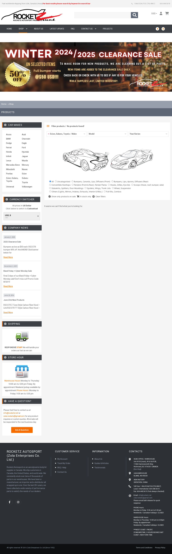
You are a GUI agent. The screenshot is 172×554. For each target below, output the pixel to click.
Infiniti (8, 156)
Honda (9, 152)
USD (153, 13)
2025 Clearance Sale (12, 242)
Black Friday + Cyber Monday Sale (17, 271)
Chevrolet (26, 139)
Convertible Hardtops (60, 185)
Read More (8, 257)
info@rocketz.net (10, 413)
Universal (10, 187)
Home (9, 29)
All (52, 182)
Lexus (8, 161)
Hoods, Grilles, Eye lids (120, 185)
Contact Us (87, 29)
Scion (24, 174)
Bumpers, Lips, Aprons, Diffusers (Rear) (130, 182)
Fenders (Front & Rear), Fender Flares (90, 185)
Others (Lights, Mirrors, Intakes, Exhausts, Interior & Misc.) (77, 192)
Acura (8, 134)
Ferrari (9, 147)
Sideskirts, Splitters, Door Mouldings (67, 188)
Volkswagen (27, 187)
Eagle (24, 143)
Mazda (25, 161)
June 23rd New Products (13, 300)
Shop (21, 29)
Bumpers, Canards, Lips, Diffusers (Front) (91, 182)
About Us (38, 29)
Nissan (25, 169)
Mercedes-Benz (13, 165)
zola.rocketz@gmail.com (14, 416)
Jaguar (25, 156)
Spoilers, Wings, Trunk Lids (98, 188)
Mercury (25, 165)
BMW (8, 139)
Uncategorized (63, 182)
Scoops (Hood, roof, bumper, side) (148, 185)
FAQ (72, 29)
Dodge (9, 143)
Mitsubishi (10, 169)
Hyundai (25, 152)
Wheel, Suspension (122, 188)
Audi (24, 134)
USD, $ (8, 215)
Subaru (25, 178)
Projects (107, 29)
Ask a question (22, 430)
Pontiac (9, 174)
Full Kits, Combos (113, 192)
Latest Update (57, 29)
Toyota (25, 182)
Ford (24, 147)
